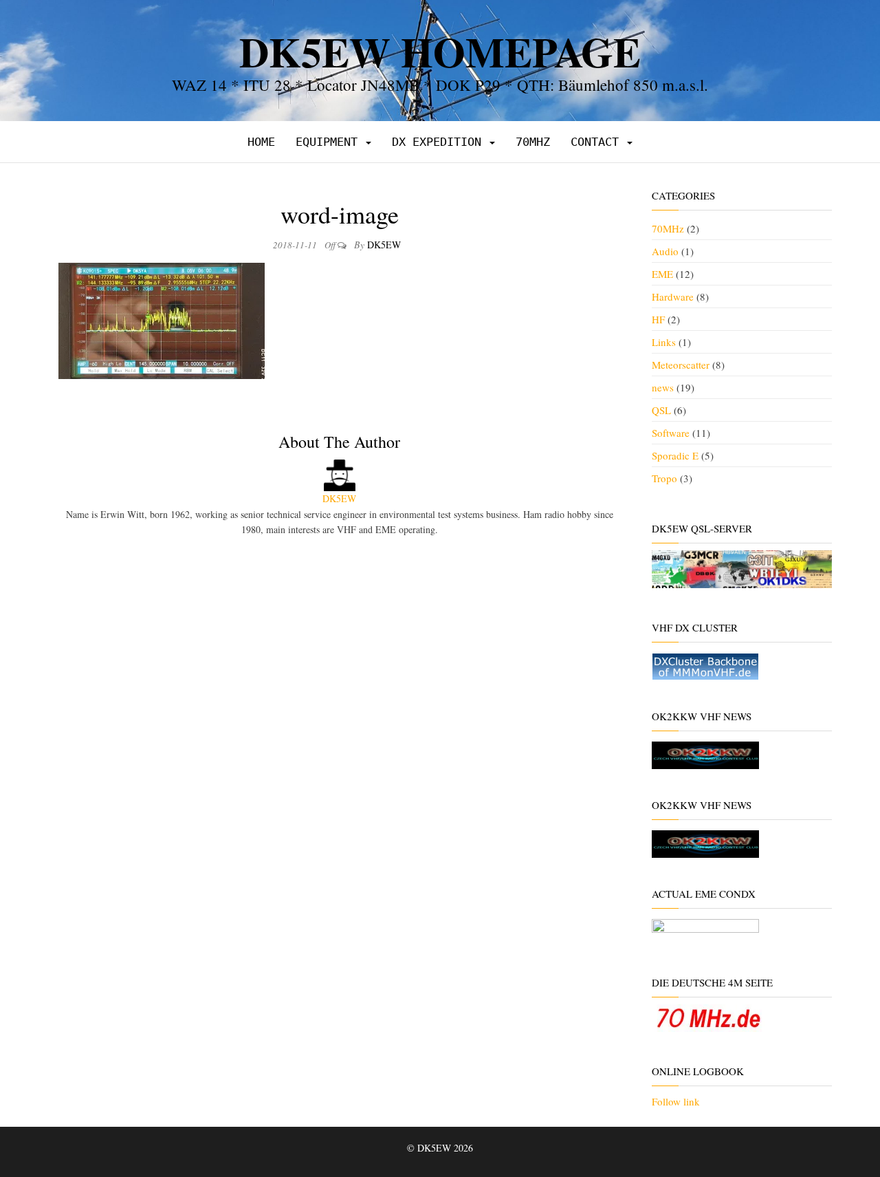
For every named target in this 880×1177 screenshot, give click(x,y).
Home (261, 142)
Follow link (676, 1101)
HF (658, 319)
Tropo (664, 478)
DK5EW (384, 244)
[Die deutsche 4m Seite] (708, 1017)
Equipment (330, 142)
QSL (661, 410)
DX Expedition (440, 142)
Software (671, 433)
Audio (665, 251)
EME (662, 274)
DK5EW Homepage (440, 51)
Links (664, 342)
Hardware (673, 296)
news (663, 387)
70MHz (533, 142)
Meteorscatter (681, 364)
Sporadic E (675, 455)
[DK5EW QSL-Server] (742, 567)
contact (598, 142)
